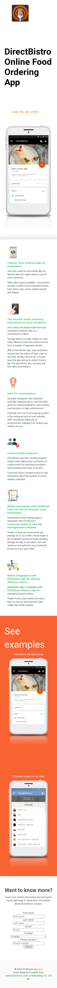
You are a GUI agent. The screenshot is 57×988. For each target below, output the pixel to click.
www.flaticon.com (17, 975)
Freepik (33, 972)
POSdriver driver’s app (21, 590)
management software (21, 527)
